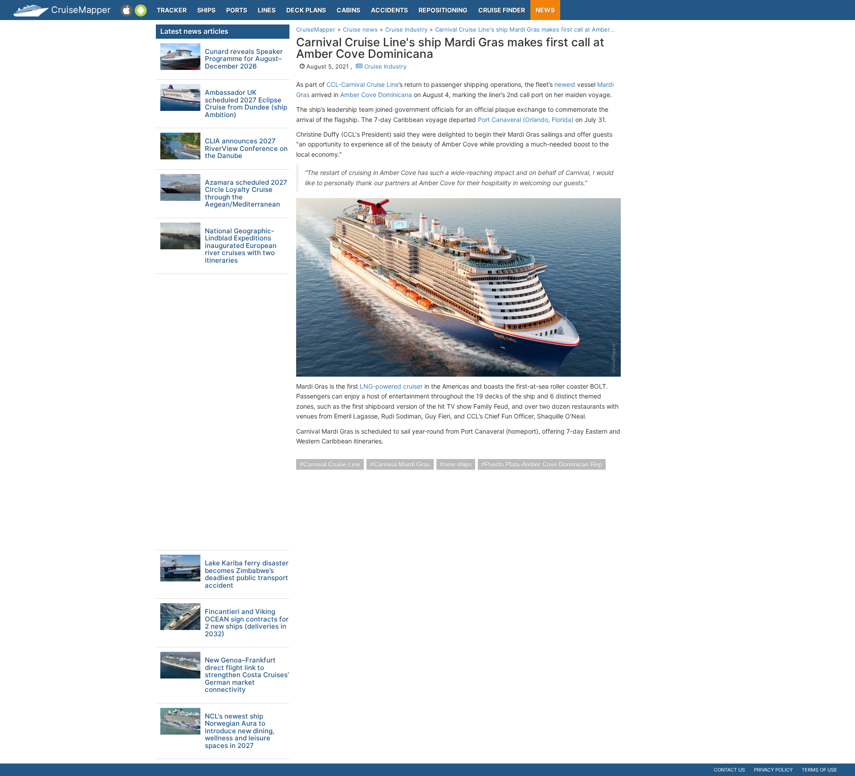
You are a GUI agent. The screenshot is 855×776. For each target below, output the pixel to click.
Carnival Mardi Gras (402, 464)
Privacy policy (773, 770)
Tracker (172, 10)
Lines (267, 10)
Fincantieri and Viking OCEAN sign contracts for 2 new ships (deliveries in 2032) (247, 623)
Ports (236, 10)
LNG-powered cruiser (391, 386)
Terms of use (819, 770)
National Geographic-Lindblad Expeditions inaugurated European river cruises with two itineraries (241, 246)
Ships (206, 10)
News (545, 10)
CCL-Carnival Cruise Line (362, 84)
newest (564, 84)
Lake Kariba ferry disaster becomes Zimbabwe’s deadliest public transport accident (247, 574)
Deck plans (306, 10)
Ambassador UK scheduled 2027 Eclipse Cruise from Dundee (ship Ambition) (246, 103)
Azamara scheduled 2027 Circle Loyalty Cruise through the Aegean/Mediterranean (246, 193)
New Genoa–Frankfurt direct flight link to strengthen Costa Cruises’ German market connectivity (247, 675)
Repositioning (443, 10)
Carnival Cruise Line (331, 464)
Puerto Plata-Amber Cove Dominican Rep (543, 464)
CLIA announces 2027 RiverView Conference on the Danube (246, 149)
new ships (458, 464)
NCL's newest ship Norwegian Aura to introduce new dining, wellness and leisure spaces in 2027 (239, 731)
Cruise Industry (384, 66)
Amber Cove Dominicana (376, 94)
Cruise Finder (501, 10)
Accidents (389, 10)
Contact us (729, 770)
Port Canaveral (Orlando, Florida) (526, 119)
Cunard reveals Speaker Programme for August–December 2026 (244, 59)
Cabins (348, 10)
